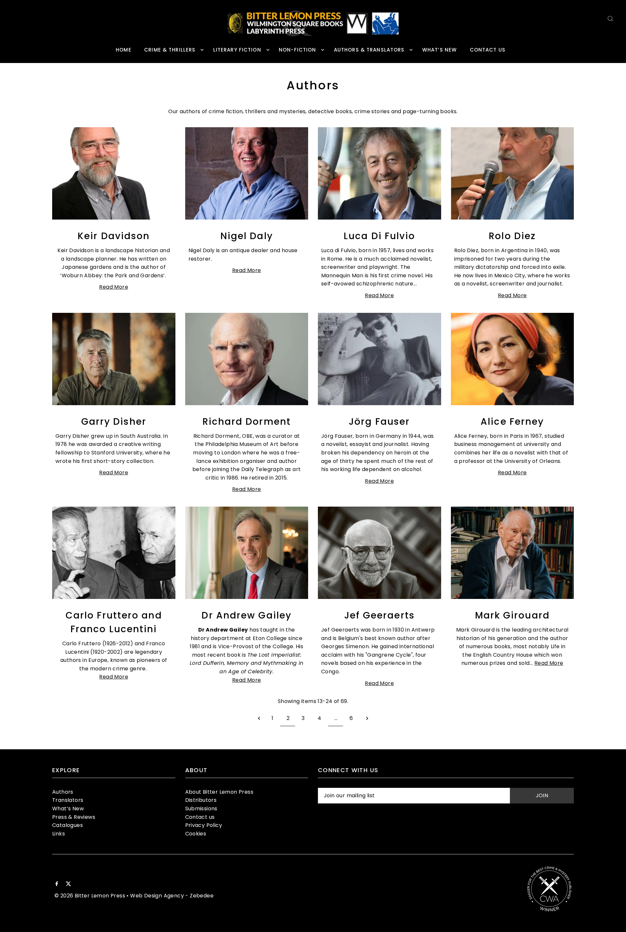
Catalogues (67, 825)
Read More (113, 287)
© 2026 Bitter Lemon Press (89, 895)
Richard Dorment (246, 421)
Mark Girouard (512, 615)
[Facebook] (56, 884)
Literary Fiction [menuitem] (237, 49)
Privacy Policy (203, 825)
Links (58, 833)
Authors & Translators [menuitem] (369, 49)
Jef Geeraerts (379, 615)
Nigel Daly (246, 236)
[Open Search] (610, 18)
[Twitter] (68, 884)
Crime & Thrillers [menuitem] (169, 49)
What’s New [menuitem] (439, 49)
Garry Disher (113, 421)
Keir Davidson (114, 236)
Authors (62, 792)
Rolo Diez (512, 236)
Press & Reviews (73, 817)
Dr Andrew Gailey (246, 615)
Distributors (201, 800)
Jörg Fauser (379, 421)
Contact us (200, 817)
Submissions (201, 808)
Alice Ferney (512, 421)
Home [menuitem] (123, 49)
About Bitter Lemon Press (219, 792)
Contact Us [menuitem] (487, 49)
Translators (67, 800)
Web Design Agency (157, 895)
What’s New (68, 808)
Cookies (195, 833)
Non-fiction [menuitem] (297, 49)
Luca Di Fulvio (379, 236)
